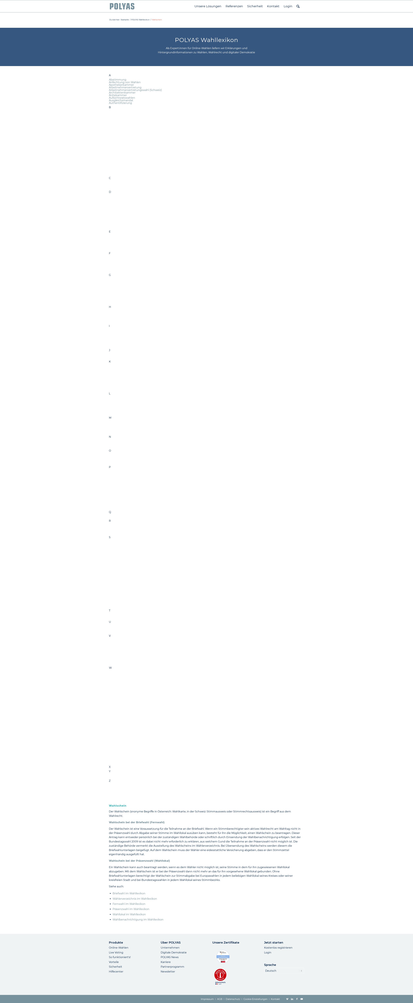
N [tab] (110, 437)
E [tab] (110, 231)
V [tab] (110, 636)
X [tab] (110, 767)
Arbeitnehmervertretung (125, 87)
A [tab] (110, 75)
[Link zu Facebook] (296, 999)
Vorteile (114, 962)
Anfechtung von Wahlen (125, 82)
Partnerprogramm (172, 966)
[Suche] (299, 6)
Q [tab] (110, 512)
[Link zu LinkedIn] (292, 999)
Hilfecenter (116, 971)
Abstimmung (117, 79)
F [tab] (110, 253)
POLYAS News (170, 957)
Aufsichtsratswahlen (122, 97)
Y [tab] (110, 771)
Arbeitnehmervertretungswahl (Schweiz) (135, 90)
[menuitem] (207, 6)
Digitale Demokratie (174, 952)
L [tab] (109, 393)
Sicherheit (115, 966)
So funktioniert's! (120, 957)
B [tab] (110, 107)
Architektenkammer (122, 92)
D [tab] (110, 192)
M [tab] (110, 418)
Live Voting (116, 952)
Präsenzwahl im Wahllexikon (131, 909)
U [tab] (110, 622)
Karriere (166, 962)
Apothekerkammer (121, 84)
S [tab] (110, 537)
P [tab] (110, 467)
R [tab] (110, 521)
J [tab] (109, 350)
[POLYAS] (122, 6)
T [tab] (109, 610)
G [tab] (110, 275)
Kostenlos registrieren (278, 947)
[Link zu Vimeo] (287, 999)
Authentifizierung (120, 102)
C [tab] (110, 178)
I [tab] (109, 326)
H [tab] (110, 307)
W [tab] (110, 668)
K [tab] (110, 361)
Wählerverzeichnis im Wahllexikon (135, 898)
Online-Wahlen (118, 947)
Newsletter (168, 971)
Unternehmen (170, 947)
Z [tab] (110, 781)
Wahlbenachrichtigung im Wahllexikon (138, 919)
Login (267, 952)
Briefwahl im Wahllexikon (129, 893)
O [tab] (110, 450)
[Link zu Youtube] (301, 999)
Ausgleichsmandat (121, 100)
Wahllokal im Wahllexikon (129, 914)
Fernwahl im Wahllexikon (129, 903)
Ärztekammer (118, 95)
